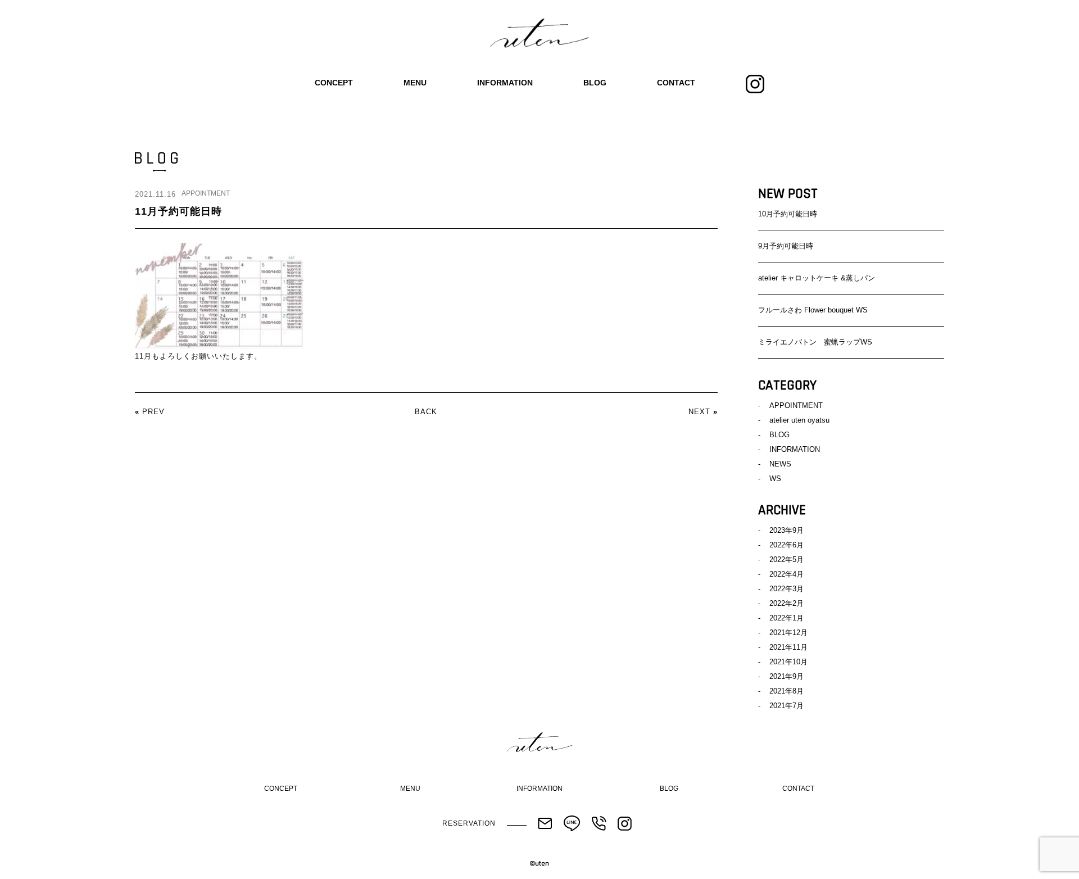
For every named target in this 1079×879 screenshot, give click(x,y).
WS (775, 478)
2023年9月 (786, 530)
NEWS (780, 464)
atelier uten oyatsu (799, 420)
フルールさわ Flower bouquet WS (813, 310)
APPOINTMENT (206, 193)
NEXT (699, 411)
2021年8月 (786, 691)
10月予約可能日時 (787, 214)
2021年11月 (788, 647)
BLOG (594, 82)
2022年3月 (786, 589)
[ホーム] (539, 33)
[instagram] (755, 83)
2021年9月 (786, 676)
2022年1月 (786, 618)
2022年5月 (786, 559)
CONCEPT (334, 82)
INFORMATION (505, 82)
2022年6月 (786, 545)
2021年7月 (786, 705)
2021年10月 (788, 662)
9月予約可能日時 (785, 246)
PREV (153, 411)
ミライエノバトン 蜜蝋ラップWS (815, 342)
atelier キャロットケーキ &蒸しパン (816, 278)
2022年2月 (786, 603)
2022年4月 (786, 574)
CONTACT (676, 82)
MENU (415, 82)
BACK (426, 411)
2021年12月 (788, 632)
